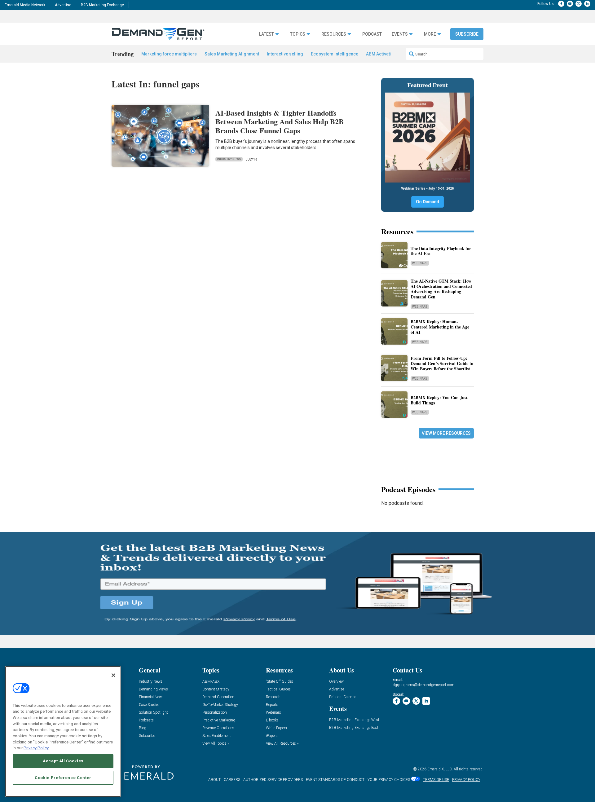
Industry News (229, 159)
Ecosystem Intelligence (334, 53)
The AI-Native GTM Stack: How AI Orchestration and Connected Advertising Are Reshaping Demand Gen (441, 289)
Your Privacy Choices (389, 780)
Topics (297, 34)
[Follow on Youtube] (570, 4)
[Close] (113, 675)
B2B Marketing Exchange (102, 5)
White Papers (276, 728)
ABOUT (214, 780)
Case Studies (149, 705)
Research (273, 697)
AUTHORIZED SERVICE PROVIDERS (273, 780)
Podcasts (146, 720)
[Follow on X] (578, 4)
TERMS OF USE (436, 780)
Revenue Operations (218, 728)
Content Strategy (215, 689)
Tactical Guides (278, 689)
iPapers (272, 736)
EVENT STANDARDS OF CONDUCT (335, 780)
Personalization (214, 713)
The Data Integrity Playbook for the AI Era (441, 251)
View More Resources (446, 433)
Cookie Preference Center (63, 777)
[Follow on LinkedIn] (587, 4)
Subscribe (466, 34)
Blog (142, 728)
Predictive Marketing (218, 720)
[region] (63, 731)
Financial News (151, 697)
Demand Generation (218, 697)
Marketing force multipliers (169, 53)
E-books (272, 720)
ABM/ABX (210, 682)
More (430, 34)
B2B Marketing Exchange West (354, 720)
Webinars (420, 263)
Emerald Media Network (25, 5)
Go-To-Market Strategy (220, 705)
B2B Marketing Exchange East (353, 728)
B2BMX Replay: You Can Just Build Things (439, 400)
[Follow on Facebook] (561, 4)
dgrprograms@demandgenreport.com (423, 685)
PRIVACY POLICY (466, 780)
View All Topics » (215, 744)
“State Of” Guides (279, 682)
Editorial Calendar (343, 697)
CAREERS (232, 780)
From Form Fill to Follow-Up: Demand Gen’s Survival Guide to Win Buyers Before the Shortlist (442, 363)
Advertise (63, 5)
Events (400, 34)
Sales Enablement (216, 736)
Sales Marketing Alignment (232, 53)
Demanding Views (153, 689)
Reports (272, 705)
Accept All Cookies (63, 761)
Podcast (372, 34)
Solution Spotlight (153, 713)
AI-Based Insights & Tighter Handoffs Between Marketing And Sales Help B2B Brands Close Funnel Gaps (279, 121)
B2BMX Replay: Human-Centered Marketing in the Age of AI (440, 326)
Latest (266, 34)
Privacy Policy (36, 748)
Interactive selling (285, 53)
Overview (336, 682)
